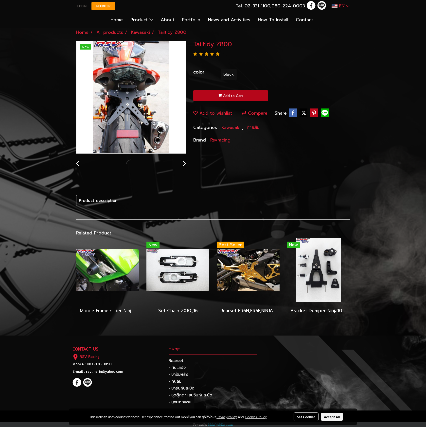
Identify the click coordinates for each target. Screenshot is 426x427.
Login (82, 6)
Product (139, 19)
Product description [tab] (98, 201)
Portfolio (191, 19)
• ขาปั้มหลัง (178, 374)
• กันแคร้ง (177, 368)
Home (116, 19)
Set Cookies (306, 416)
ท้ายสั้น (253, 127)
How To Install (273, 19)
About (167, 19)
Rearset (176, 361)
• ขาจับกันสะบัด (182, 388)
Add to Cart (232, 95)
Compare (256, 113)
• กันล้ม (175, 381)
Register (103, 6)
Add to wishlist (215, 113)
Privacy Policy (226, 416)
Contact (304, 19)
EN (341, 5)
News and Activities (229, 19)
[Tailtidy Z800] (131, 97)
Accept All (332, 416)
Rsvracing (220, 140)
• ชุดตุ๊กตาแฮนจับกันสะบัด (190, 395)
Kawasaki (231, 127)
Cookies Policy (255, 416)
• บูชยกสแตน (180, 402)
